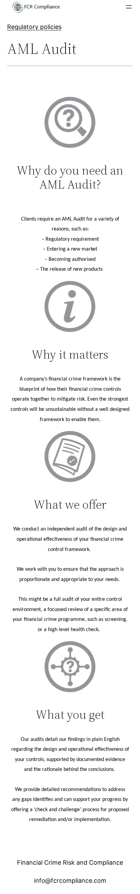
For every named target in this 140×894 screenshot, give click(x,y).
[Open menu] (129, 7)
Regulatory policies (34, 26)
